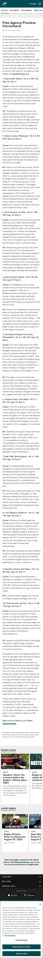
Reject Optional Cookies (21, 947)
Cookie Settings (21, 940)
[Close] (40, 904)
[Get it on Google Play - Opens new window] (29, 896)
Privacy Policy (10, 935)
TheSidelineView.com (20, 74)
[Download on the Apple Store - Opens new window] (13, 895)
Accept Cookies (21, 953)
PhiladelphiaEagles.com (23, 862)
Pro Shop (32, 4)
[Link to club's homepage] (5, 3)
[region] (21, 929)
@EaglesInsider (9, 723)
